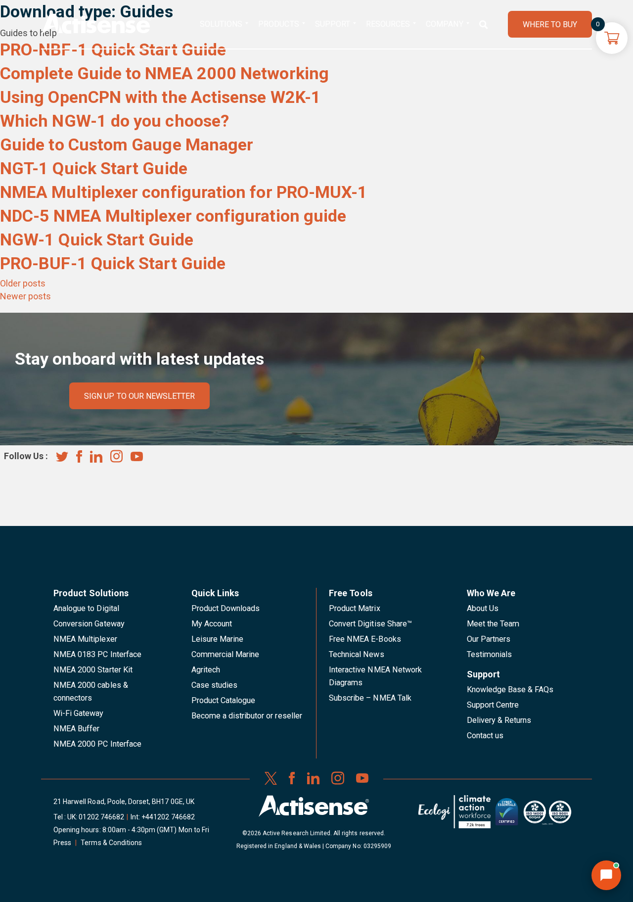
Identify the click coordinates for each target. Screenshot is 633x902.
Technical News (356, 654)
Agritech (205, 669)
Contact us (485, 735)
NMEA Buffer (76, 728)
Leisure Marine (217, 639)
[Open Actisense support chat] (606, 875)
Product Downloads (225, 608)
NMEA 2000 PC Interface (97, 744)
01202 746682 (101, 817)
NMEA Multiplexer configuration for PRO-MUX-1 (183, 192)
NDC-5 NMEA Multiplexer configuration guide (173, 216)
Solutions (221, 24)
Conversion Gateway (89, 623)
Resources (388, 24)
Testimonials (489, 654)
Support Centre (493, 705)
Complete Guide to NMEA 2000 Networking (164, 73)
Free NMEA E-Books (365, 639)
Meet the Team (493, 623)
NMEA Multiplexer (85, 639)
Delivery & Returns (499, 720)
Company (444, 24)
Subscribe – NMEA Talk (370, 698)
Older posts (22, 283)
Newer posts (25, 296)
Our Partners (489, 639)
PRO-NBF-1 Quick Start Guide (113, 49)
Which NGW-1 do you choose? (114, 121)
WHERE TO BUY (550, 24)
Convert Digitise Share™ (370, 623)
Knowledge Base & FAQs (510, 689)
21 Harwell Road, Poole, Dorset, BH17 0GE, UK (123, 802)
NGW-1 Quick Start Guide (96, 239)
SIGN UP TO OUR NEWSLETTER (139, 396)
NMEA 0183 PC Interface (97, 654)
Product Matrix (354, 608)
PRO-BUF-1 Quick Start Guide (113, 263)
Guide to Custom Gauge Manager (126, 144)
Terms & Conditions (111, 843)
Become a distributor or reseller (246, 715)
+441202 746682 (168, 817)
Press (62, 843)
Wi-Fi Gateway (78, 713)
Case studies (214, 685)
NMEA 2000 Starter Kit (93, 669)
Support (332, 24)
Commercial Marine (225, 654)
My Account (211, 623)
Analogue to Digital (86, 608)
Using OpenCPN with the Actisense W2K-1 (160, 97)
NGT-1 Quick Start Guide (93, 168)
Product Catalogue (223, 700)
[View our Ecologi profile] (454, 815)
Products (278, 24)
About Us (482, 608)
